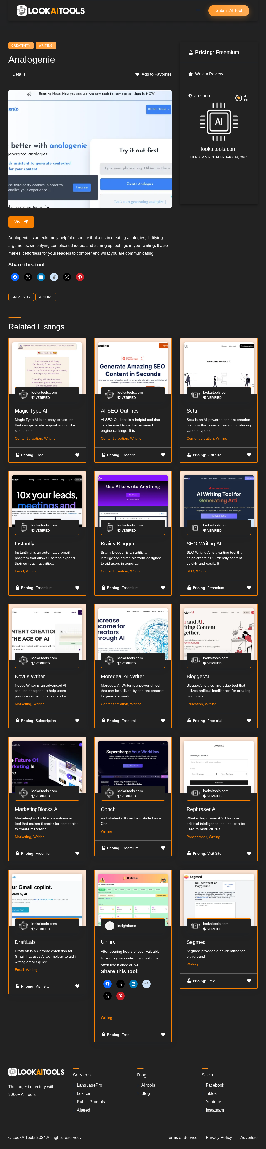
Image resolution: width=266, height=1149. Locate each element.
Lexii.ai (83, 1093)
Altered (83, 1110)
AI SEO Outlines (120, 411)
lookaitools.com (219, 149)
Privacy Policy (219, 1137)
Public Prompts (91, 1102)
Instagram (215, 1110)
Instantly (24, 543)
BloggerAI (198, 676)
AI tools (148, 1085)
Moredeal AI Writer (122, 676)
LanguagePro (89, 1085)
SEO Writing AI (204, 543)
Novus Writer (30, 676)
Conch (108, 809)
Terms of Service (182, 1137)
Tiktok (211, 1093)
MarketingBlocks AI (37, 809)
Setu (192, 411)
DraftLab (25, 942)
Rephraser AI (202, 809)
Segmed (196, 942)
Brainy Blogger (118, 543)
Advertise (249, 1137)
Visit (18, 222)
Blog (145, 1093)
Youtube (213, 1102)
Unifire (108, 942)
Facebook (215, 1085)
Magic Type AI (31, 411)
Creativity (20, 45)
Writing (46, 45)
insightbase (126, 926)
